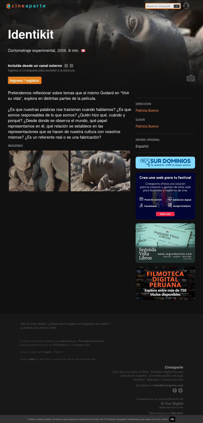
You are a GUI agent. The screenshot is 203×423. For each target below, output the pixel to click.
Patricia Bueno (147, 110)
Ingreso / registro (24, 80)
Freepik (47, 352)
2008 (61, 50)
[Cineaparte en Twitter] (180, 390)
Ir (176, 6)
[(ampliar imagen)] (39, 171)
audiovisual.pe (67, 341)
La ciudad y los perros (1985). (38, 328)
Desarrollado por (166, 413)
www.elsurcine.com (171, 407)
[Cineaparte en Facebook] (174, 390)
